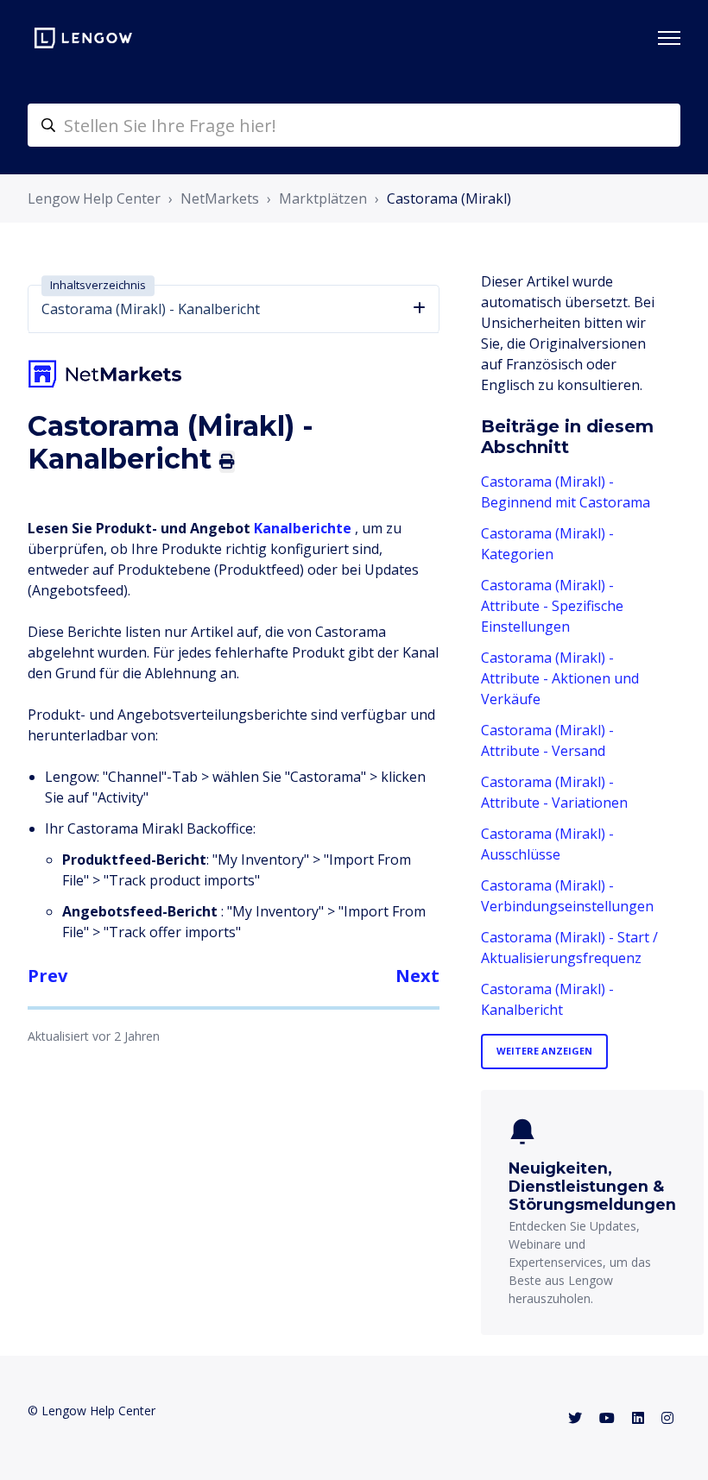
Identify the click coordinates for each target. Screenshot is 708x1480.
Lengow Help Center (94, 198)
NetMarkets (219, 198)
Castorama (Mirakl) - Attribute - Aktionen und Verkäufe (560, 678)
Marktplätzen (323, 198)
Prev (47, 975)
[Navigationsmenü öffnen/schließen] (669, 38)
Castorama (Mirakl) (449, 198)
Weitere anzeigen (544, 1050)
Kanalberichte (304, 528)
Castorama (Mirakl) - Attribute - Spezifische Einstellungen (552, 606)
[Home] (83, 38)
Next (417, 975)
